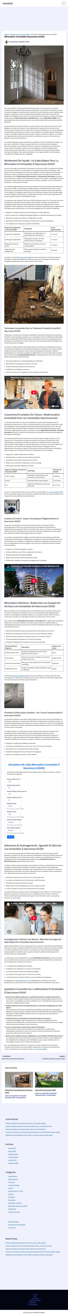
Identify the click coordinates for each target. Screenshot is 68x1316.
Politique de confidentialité (16, 1225)
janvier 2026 (12, 1151)
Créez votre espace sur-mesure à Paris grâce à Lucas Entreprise (26, 1129)
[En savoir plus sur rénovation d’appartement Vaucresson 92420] (19, 1080)
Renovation (11, 1200)
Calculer (10, 837)
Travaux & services (14, 1212)
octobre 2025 (12, 1160)
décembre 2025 (13, 1154)
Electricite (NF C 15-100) (15, 1191)
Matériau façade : (12, 803)
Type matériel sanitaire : (14, 827)
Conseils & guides (13, 1185)
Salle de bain (12, 1209)
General (10, 1194)
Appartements (12, 1176)
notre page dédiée (41, 1049)
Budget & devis (13, 1179)
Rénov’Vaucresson (22, 257)
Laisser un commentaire (12, 1095)
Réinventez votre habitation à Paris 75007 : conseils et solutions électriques (29, 1135)
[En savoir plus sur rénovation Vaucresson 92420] (49, 1080)
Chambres (11, 1182)
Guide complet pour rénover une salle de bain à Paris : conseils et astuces (29, 1126)
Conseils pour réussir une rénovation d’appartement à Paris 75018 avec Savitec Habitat (33, 1132)
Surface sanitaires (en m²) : (14, 797)
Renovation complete (15, 1203)
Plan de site (12, 1228)
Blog (35, 1296)
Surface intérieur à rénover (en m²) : (17, 791)
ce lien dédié (16, 898)
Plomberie (11, 1197)
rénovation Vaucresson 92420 (45, 1090)
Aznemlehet (8, 3)
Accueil (35, 1294)
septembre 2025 (13, 1163)
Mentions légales (13, 1222)
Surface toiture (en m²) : (13, 785)
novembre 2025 (13, 1157)
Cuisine (10, 1188)
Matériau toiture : (12, 811)
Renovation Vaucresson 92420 (17, 1206)
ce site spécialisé (53, 492)
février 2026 (12, 1148)
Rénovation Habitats (18, 676)
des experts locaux (21, 980)
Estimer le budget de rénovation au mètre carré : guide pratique (26, 1123)
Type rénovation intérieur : (14, 819)
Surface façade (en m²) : (14, 779)
